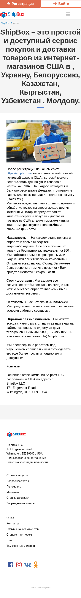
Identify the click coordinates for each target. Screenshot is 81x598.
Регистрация (23, 4)
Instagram (19, 564)
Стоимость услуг (17, 475)
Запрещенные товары (20, 503)
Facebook (10, 564)
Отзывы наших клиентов (22, 529)
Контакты (12, 523)
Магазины (12, 492)
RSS (44, 564)
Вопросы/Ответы (17, 481)
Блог (9, 540)
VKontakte (27, 564)
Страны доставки (17, 497)
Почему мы (13, 486)
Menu (68, 14)
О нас (10, 517)
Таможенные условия (20, 545)
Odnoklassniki (36, 564)
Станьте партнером (19, 534)
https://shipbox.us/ (19, 173)
